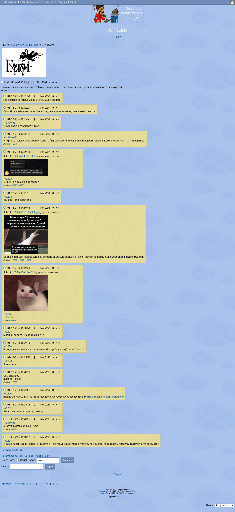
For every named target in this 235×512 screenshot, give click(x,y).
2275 (47, 193)
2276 (47, 207)
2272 (47, 119)
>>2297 (25, 90)
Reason (5, 466)
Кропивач (10, 2)
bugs (30, 2)
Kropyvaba (103, 491)
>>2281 (7, 408)
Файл (23, 460)
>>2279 (21, 260)
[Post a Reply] (42, 455)
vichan (103, 493)
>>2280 (21, 185)
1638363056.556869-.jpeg (26, 212)
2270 (47, 96)
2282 (47, 390)
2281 (47, 372)
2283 (47, 404)
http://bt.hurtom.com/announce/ (105, 396)
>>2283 (14, 382)
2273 (47, 133)
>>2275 (14, 185)
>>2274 (14, 144)
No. (39, 82)
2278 (47, 328)
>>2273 (18, 90)
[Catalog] (29, 455)
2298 (47, 437)
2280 (47, 357)
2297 (47, 419)
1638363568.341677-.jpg (26, 272)
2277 (47, 268)
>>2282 (28, 260)
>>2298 (14, 429)
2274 (47, 151)
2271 (47, 107)
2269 (44, 82)
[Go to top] (16, 455)
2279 (47, 342)
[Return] (5, 455)
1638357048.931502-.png (26, 156)
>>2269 (7, 122)
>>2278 (14, 320)
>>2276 (7, 313)
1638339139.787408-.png (24, 44)
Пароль (32, 460)
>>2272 (11, 90)
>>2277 (14, 260)
